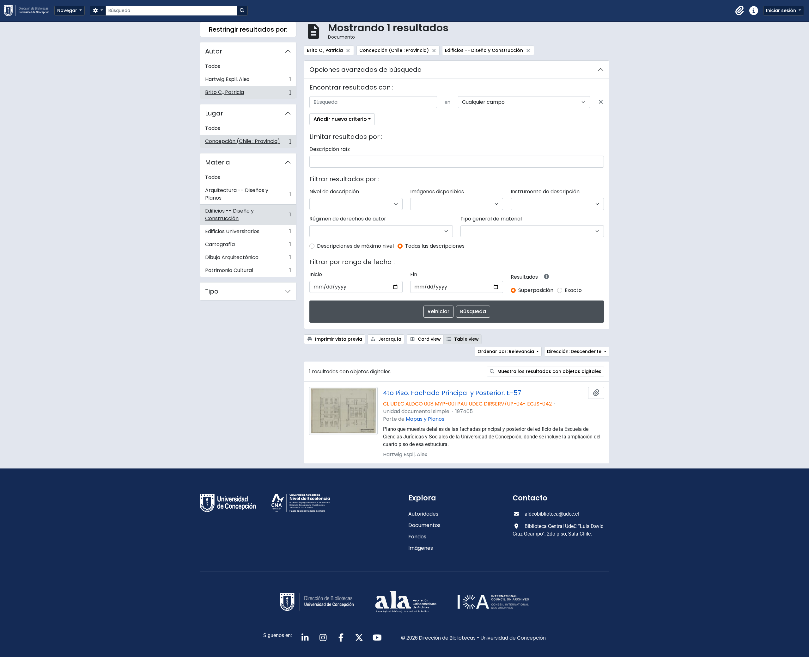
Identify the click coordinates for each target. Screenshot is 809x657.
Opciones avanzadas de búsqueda (365, 69)
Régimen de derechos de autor (347, 218)
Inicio (315, 274)
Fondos (417, 536)
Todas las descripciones (435, 246)
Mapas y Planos (425, 419)
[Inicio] (29, 11)
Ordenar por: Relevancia (506, 351)
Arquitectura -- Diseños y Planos (248, 194)
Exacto (573, 290)
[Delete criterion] (601, 102)
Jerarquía (389, 339)
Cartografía (248, 246)
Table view (466, 339)
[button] (740, 11)
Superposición (535, 290)
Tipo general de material (491, 218)
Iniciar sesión (781, 10)
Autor (213, 51)
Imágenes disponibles (437, 191)
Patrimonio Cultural (248, 272)
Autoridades (423, 514)
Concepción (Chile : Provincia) (248, 143)
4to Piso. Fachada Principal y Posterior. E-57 (452, 393)
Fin (413, 274)
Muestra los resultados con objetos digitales (548, 371)
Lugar (214, 113)
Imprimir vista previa (338, 339)
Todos (212, 66)
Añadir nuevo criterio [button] (340, 119)
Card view (429, 339)
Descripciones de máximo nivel (355, 246)
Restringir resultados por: (248, 29)
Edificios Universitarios (248, 233)
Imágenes (420, 548)
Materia (217, 162)
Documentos (424, 525)
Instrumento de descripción (545, 191)
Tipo (211, 291)
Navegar (67, 10)
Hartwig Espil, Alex (248, 81)
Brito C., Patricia (248, 94)
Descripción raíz (329, 149)
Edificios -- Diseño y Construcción (248, 214)
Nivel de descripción (334, 191)
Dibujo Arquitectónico (248, 259)
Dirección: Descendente (575, 351)
